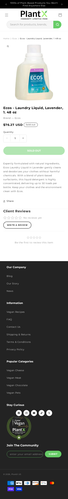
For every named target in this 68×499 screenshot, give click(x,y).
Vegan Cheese (15, 370)
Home (6, 38)
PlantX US (16, 474)
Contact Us (13, 326)
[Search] (57, 24)
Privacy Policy (15, 349)
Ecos (14, 38)
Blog (10, 276)
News (10, 291)
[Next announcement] (62, 4)
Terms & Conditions (19, 341)
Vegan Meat (14, 377)
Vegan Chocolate (17, 385)
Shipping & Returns (19, 334)
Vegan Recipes (16, 311)
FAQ (9, 319)
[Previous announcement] (6, 4)
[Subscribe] (53, 454)
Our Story (13, 283)
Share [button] (10, 201)
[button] (6, 15)
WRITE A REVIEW (17, 225)
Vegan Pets (14, 392)
